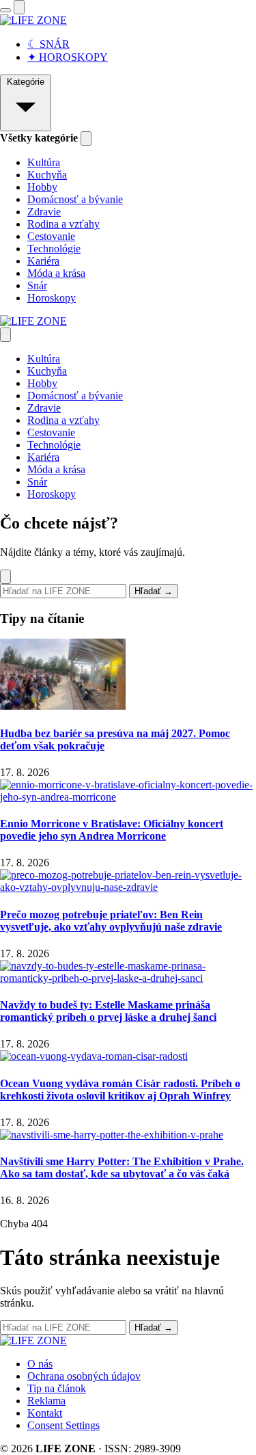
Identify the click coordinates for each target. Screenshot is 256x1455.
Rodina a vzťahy (63, 224)
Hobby (42, 187)
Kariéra (43, 261)
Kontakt (44, 1413)
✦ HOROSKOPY (67, 57)
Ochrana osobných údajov (84, 1376)
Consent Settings (63, 1425)
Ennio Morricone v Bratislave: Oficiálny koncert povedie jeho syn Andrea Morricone (111, 830)
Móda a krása (56, 273)
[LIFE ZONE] (33, 20)
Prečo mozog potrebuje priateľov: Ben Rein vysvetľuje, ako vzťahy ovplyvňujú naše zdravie (111, 921)
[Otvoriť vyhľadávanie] (19, 7)
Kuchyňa (47, 175)
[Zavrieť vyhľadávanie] (5, 577)
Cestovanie (51, 236)
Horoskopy (51, 298)
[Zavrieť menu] (5, 335)
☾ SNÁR (48, 44)
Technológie (54, 248)
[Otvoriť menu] (5, 10)
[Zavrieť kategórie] (86, 138)
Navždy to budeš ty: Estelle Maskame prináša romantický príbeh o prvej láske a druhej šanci (108, 1011)
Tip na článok (56, 1388)
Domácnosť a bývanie (75, 199)
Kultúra (43, 162)
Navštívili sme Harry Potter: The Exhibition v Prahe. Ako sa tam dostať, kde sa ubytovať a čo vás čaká (122, 1167)
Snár (37, 285)
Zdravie (44, 211)
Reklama (46, 1400)
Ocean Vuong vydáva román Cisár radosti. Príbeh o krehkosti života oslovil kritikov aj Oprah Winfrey (120, 1090)
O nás (40, 1364)
